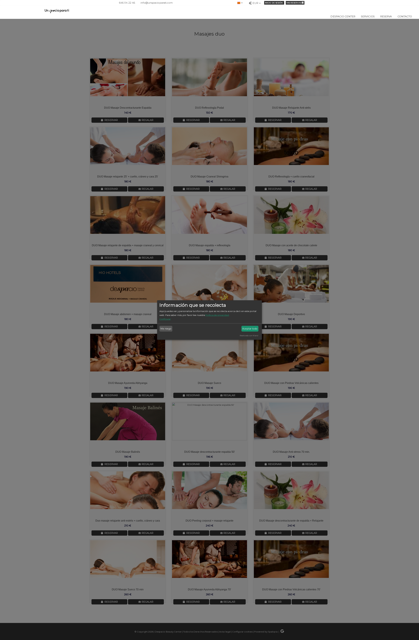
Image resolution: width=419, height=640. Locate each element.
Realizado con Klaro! (249, 335)
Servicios (368, 16)
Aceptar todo (249, 328)
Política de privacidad (217, 315)
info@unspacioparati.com (157, 2)
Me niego (166, 328)
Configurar (165, 319)
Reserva (386, 16)
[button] (240, 2)
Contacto (405, 16)
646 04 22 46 (127, 2)
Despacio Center (342, 16)
